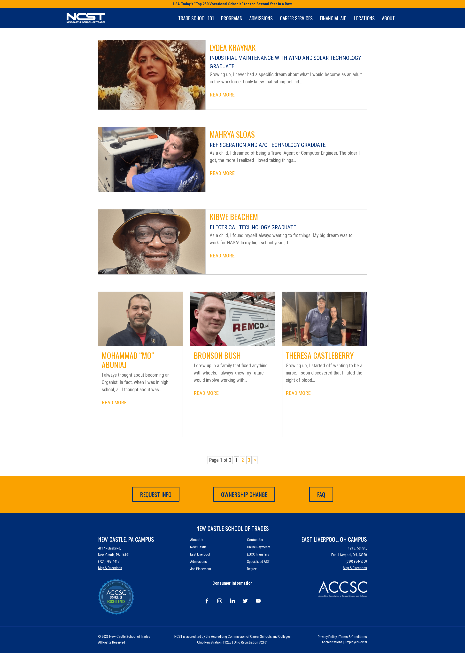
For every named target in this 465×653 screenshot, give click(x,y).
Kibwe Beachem (234, 216)
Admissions (261, 18)
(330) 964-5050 (356, 561)
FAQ (321, 494)
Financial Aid (333, 18)
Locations (364, 18)
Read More (222, 95)
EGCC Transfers (258, 554)
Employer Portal (356, 642)
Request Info (155, 494)
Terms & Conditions (353, 637)
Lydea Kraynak (233, 47)
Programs (231, 18)
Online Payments (259, 547)
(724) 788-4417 (108, 561)
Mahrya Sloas (232, 134)
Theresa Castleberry (320, 355)
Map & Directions (110, 568)
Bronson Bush (217, 355)
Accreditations (332, 642)
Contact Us (255, 540)
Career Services (296, 18)
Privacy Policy (327, 637)
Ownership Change (244, 494)
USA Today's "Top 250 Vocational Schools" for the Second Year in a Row (232, 4)
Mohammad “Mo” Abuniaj (128, 360)
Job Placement (200, 569)
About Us (196, 540)
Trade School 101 (196, 18)
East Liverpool (200, 554)
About (388, 18)
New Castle (198, 547)
